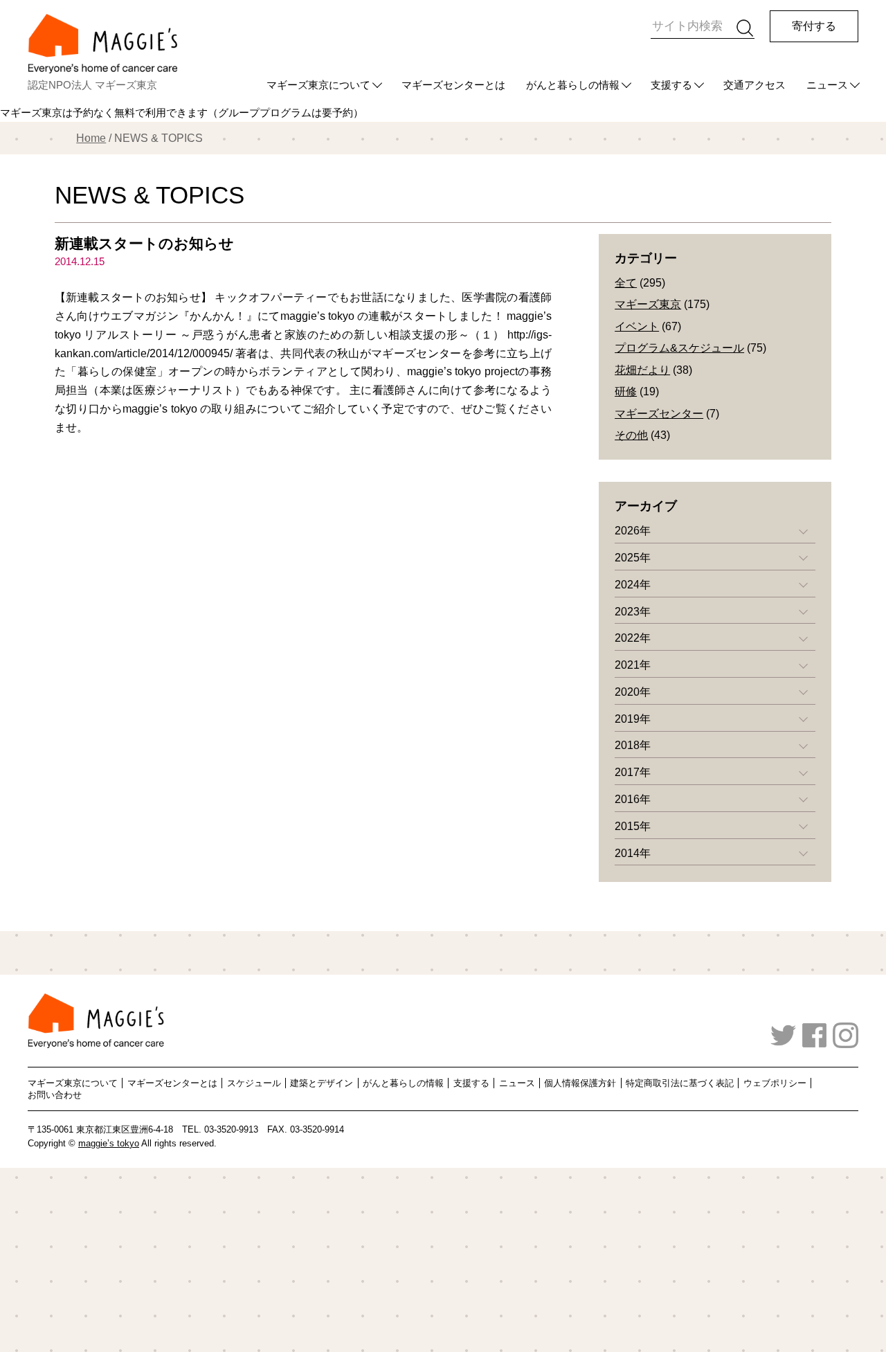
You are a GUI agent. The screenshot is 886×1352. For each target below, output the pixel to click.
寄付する (814, 26)
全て (626, 283)
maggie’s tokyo (108, 1143)
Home (91, 138)
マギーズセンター (659, 414)
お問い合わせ (55, 1095)
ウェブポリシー (774, 1083)
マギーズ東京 (648, 304)
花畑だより (642, 370)
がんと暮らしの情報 (573, 85)
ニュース (827, 85)
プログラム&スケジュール (679, 348)
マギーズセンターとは (453, 85)
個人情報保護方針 (580, 1083)
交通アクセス (754, 85)
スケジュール (254, 1083)
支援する (671, 85)
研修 (626, 391)
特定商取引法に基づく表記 (680, 1083)
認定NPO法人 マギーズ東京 (92, 85)
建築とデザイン (321, 1083)
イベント (637, 326)
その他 (631, 435)
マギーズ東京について (318, 85)
